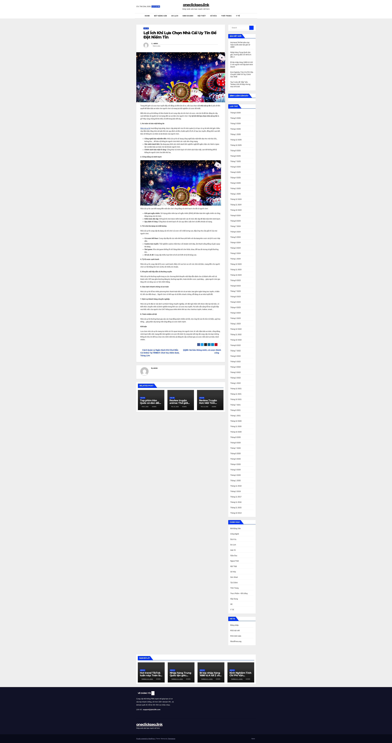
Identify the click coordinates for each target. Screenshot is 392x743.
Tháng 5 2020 (235, 459)
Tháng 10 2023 (236, 275)
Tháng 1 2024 (235, 259)
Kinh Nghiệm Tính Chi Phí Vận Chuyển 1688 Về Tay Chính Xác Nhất (241, 74)
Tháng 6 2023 (235, 297)
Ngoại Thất (234, 561)
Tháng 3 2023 (235, 313)
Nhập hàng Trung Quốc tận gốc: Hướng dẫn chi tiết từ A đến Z (240, 55)
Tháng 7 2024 (235, 226)
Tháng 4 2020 (235, 464)
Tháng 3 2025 (235, 183)
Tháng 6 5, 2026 (207, 679)
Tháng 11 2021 (236, 394)
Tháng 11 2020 (236, 426)
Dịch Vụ (233, 539)
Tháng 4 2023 (235, 307)
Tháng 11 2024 (236, 205)
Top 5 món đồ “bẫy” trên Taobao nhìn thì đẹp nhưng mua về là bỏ (240, 84)
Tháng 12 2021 (236, 388)
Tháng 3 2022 (235, 372)
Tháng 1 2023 (235, 324)
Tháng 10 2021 (236, 399)
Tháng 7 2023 (235, 291)
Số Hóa (213, 16)
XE (231, 604)
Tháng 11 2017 (236, 497)
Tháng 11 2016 (236, 502)
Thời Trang (226, 16)
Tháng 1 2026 (235, 134)
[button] (255, 16)
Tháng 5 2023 (235, 302)
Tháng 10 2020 (236, 432)
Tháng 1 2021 (235, 416)
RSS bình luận (235, 636)
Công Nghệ (234, 534)
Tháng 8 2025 (235, 156)
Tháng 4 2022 (235, 367)
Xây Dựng (234, 599)
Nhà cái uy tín (145, 128)
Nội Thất (202, 16)
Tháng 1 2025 (235, 194)
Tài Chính (234, 582)
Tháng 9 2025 (235, 150)
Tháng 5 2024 (235, 237)
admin (155, 43)
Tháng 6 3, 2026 (237, 679)
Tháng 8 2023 (235, 286)
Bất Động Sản (160, 16)
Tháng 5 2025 (235, 172)
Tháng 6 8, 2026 (147, 679)
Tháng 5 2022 (235, 361)
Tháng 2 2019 (235, 491)
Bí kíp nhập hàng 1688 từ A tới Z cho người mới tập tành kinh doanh (241, 64)
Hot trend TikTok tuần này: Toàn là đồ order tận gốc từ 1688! (240, 45)
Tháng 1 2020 (235, 480)
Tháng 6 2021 (235, 410)
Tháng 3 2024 (235, 248)
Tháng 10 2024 (236, 210)
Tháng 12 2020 (236, 421)
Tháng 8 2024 (235, 221)
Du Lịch (174, 16)
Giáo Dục (233, 555)
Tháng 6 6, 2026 (177, 679)
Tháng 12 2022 (236, 329)
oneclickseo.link (196, 5)
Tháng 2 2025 (235, 188)
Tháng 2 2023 (235, 318)
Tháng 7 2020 (235, 448)
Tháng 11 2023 (236, 269)
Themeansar (171, 738)
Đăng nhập (234, 625)
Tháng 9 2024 (235, 215)
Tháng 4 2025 (235, 178)
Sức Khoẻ (234, 577)
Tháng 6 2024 (235, 232)
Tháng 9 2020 (235, 437)
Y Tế (238, 16)
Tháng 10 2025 (236, 145)
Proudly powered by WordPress (145, 738)
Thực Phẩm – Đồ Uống (239, 593)
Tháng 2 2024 (235, 253)
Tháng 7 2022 (235, 351)
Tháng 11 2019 (236, 486)
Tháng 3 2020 (235, 470)
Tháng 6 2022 (235, 356)
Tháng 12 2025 (236, 140)
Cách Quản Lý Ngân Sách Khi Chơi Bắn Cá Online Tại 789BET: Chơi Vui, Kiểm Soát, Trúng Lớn (159, 353)
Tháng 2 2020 (235, 475)
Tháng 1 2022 (235, 383)
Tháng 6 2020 (235, 453)
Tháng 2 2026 (235, 129)
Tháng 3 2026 (235, 123)
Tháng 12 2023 (236, 264)
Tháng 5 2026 (235, 118)
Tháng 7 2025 (235, 161)
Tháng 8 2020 (235, 443)
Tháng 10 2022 (236, 340)
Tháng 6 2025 (235, 167)
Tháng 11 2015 (236, 507)
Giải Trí (146, 28)
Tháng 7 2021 (235, 405)
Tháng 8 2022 (235, 345)
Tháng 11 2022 (236, 334)
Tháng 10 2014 (236, 513)
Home (147, 16)
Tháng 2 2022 (235, 378)
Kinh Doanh (188, 16)
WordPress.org (235, 641)
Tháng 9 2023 (235, 280)
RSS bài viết (235, 630)
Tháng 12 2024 (236, 199)
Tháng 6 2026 (235, 113)
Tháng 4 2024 (235, 242)
